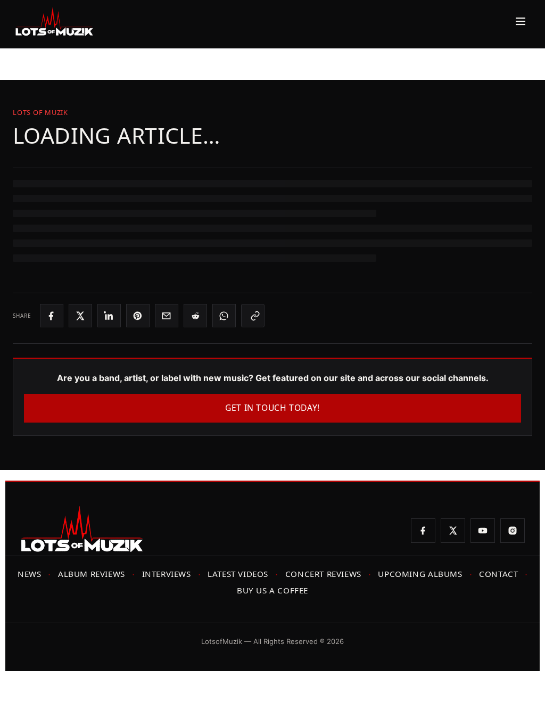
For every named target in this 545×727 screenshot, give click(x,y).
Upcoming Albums (420, 573)
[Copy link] (253, 315)
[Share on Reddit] (195, 315)
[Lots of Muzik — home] (54, 21)
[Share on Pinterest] (138, 315)
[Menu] (518, 21)
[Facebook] (423, 530)
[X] (453, 530)
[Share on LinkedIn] (109, 315)
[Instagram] (512, 530)
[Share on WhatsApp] (224, 315)
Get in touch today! (272, 408)
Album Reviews (91, 573)
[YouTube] (482, 530)
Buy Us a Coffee (272, 590)
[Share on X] (80, 315)
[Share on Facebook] (51, 315)
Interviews (166, 573)
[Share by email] (166, 315)
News (29, 573)
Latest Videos (238, 573)
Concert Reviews (323, 573)
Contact (498, 573)
